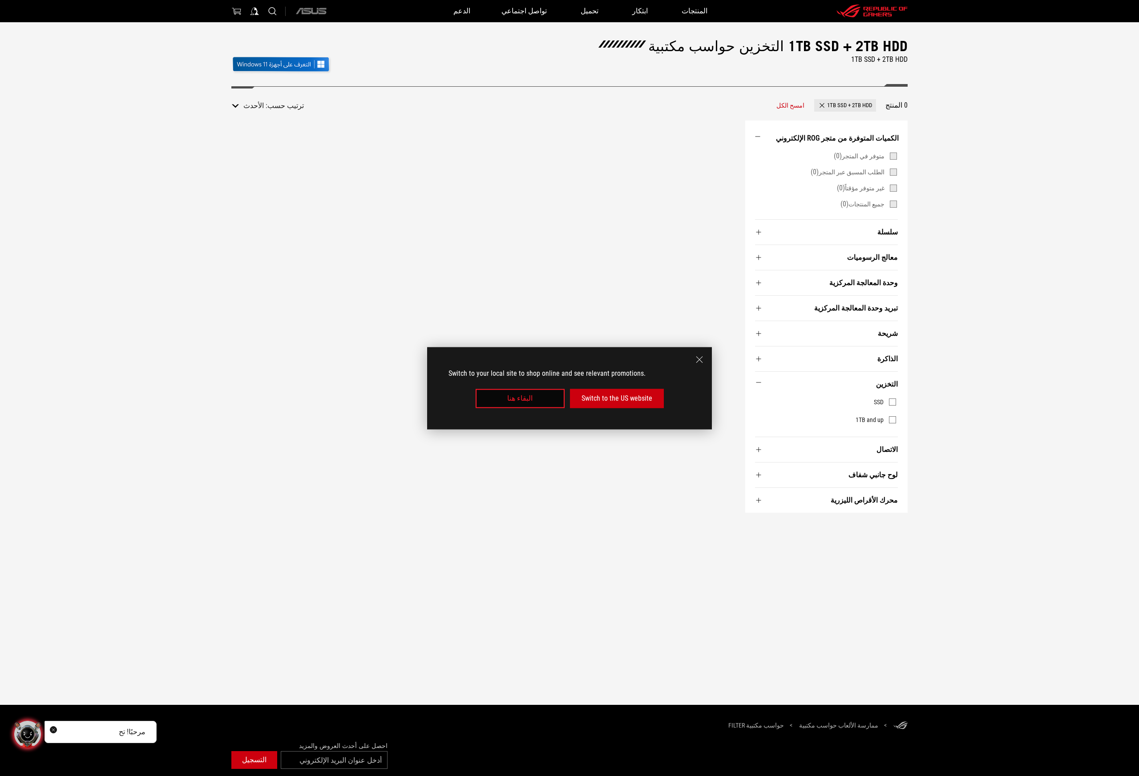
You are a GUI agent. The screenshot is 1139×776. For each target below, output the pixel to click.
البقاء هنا (520, 398)
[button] (845, 105)
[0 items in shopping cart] (236, 11)
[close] (699, 359)
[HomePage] (900, 726)
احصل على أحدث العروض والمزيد (343, 745)
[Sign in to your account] (254, 11)
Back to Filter (897, 526)
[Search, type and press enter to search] (272, 11)
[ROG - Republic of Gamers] (872, 11)
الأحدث (253, 105)
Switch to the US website (617, 398)
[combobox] (248, 105)
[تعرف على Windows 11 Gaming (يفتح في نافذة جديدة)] (281, 65)
